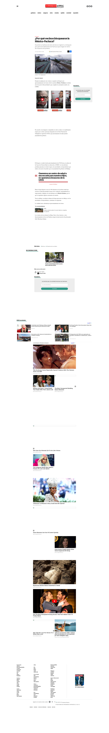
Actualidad (52, 672)
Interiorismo (35, 690)
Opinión (18, 685)
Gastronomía (53, 690)
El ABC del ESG (53, 667)
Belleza (18, 694)
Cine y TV (35, 679)
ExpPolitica (50, 702)
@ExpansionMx (42, 273)
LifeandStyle (18, 675)
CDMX (51, 13)
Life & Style (36, 674)
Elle (34, 667)
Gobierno (18, 679)
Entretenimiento (36, 676)
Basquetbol (52, 682)
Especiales (52, 675)
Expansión (19, 664)
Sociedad (68, 13)
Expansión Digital (40, 271)
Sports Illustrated (55, 678)
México (18, 680)
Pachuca (43, 246)
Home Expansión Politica (20, 667)
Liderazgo (52, 673)
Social (34, 694)
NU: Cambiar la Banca (79, 687)
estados (57, 13)
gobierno (33, 13)
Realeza (18, 691)
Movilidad (35, 697)
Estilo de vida (36, 672)
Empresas (18, 666)
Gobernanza (35, 695)
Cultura (35, 664)
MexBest (53, 688)
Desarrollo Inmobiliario (37, 686)
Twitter (87, 6)
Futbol (51, 679)
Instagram (89, 6)
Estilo (34, 675)
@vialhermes (43, 74)
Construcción (36, 685)
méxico (39, 13)
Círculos (18, 692)
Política (18, 678)
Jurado (52, 697)
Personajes (52, 693)
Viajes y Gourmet (19, 696)
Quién (18, 688)
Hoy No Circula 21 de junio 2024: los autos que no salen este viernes (54, 264)
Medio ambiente (36, 693)
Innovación (52, 666)
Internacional (19, 669)
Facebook (91, 6)
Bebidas (52, 691)
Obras (17, 672)
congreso (45, 13)
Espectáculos (19, 690)
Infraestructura (36, 687)
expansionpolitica (52, 702)
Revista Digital (53, 686)
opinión (62, 13)
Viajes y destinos (53, 692)
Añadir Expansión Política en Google (56, 51)
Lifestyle (52, 685)
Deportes (35, 678)
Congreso (18, 681)
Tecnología (18, 670)
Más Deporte (53, 684)
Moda (17, 693)
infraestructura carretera (51, 246)
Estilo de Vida (53, 696)
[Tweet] (68, 51)
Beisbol (52, 680)
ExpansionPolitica (55, 702)
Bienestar (52, 694)
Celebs (35, 670)
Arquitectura (36, 688)
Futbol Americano (53, 681)
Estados (37, 36)
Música (35, 680)
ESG (17, 673)
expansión (75, 13)
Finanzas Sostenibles (54, 664)
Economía (18, 668)
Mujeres (18, 674)
